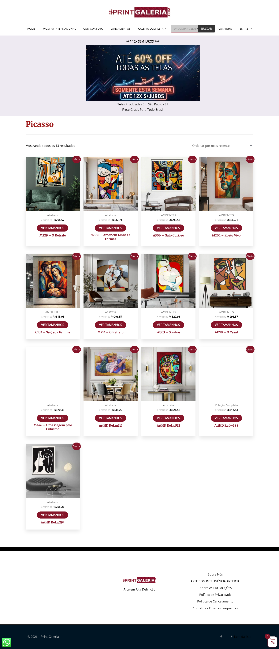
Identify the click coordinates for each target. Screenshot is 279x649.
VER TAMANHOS (52, 228)
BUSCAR (206, 28)
